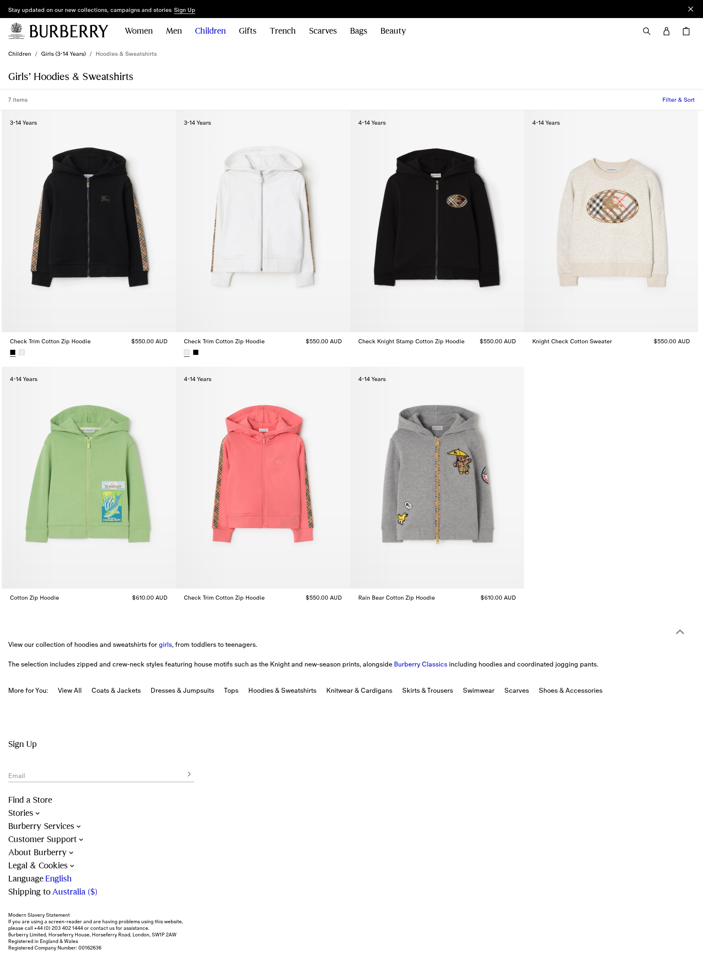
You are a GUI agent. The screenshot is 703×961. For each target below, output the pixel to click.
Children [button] (210, 31)
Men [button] (174, 31)
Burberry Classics (420, 664)
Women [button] (139, 31)
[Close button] (691, 9)
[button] (184, 10)
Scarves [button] (323, 31)
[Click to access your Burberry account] (666, 31)
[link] (19, 54)
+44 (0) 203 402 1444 (58, 928)
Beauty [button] (393, 31)
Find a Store (30, 800)
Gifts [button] (247, 31)
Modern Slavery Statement (39, 915)
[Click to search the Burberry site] (647, 31)
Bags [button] (358, 31)
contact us (102, 928)
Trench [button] (283, 31)
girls (165, 644)
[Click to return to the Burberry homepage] (69, 31)
